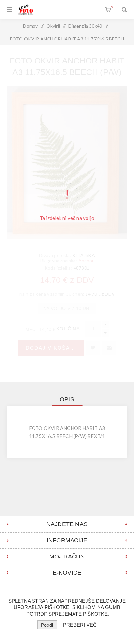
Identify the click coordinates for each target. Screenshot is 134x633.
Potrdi (47, 624)
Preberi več (80, 624)
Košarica (112, 6)
